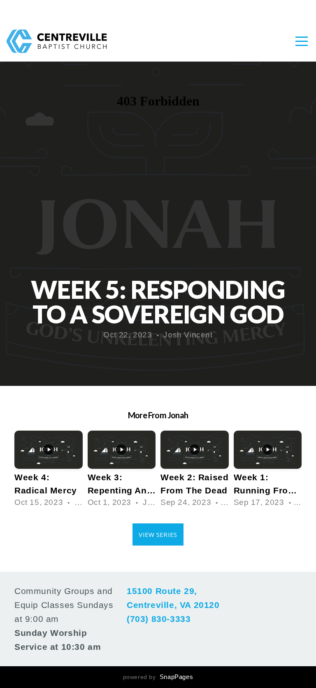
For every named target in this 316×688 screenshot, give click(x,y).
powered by (158, 677)
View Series (158, 534)
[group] (48, 471)
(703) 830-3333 (159, 619)
